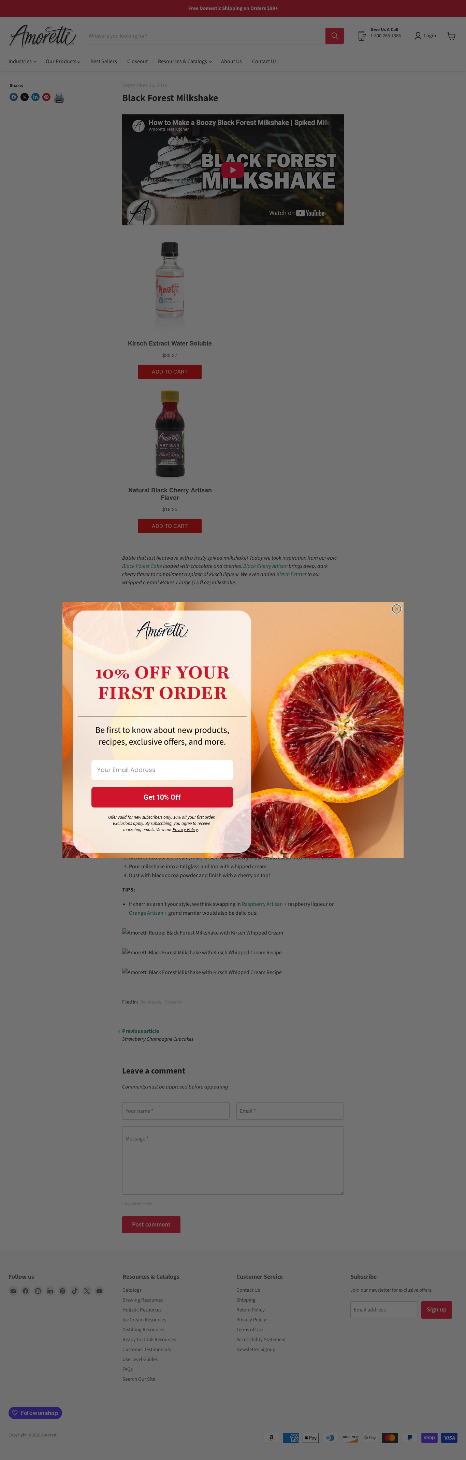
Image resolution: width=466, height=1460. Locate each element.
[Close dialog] (396, 609)
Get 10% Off (162, 797)
